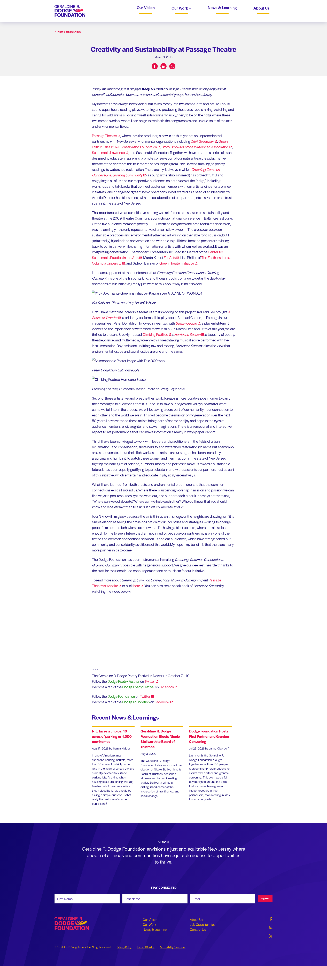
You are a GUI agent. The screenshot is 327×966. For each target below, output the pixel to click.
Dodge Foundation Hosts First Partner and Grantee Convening (209, 736)
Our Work (180, 8)
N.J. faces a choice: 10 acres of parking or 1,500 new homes (112, 736)
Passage (104, 135)
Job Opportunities (202, 924)
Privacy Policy (124, 947)
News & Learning (222, 7)
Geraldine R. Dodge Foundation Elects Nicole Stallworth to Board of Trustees (160, 739)
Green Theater (176, 263)
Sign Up (265, 898)
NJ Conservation (136, 146)
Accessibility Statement (172, 947)
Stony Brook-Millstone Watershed (195, 146)
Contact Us (198, 929)
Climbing (155, 334)
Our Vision (146, 7)
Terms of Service (145, 947)
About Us (261, 8)
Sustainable (108, 152)
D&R (202, 141)
